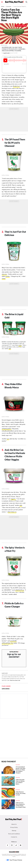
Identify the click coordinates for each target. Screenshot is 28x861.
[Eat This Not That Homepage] (14, 2)
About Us (14, 824)
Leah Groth (6, 53)
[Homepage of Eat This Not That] (13, 819)
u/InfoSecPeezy (19, 590)
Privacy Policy (14, 827)
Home (2, 6)
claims (3, 278)
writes (20, 345)
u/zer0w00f (13, 641)
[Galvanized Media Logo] (14, 852)
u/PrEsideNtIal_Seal (7, 643)
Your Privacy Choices (15, 860)
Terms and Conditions (14, 833)
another (8, 276)
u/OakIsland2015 (6, 429)
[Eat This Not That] (14, 651)
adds (10, 348)
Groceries (8, 6)
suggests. (13, 499)
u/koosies (4, 274)
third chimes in (12, 512)
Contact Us (14, 837)
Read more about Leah (15, 680)
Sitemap (14, 830)
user (8, 439)
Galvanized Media (13, 854)
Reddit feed (16, 86)
